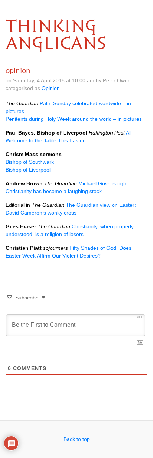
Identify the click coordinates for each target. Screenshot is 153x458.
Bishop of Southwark (30, 162)
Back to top (77, 439)
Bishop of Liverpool (28, 170)
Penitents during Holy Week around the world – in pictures (74, 119)
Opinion (51, 88)
